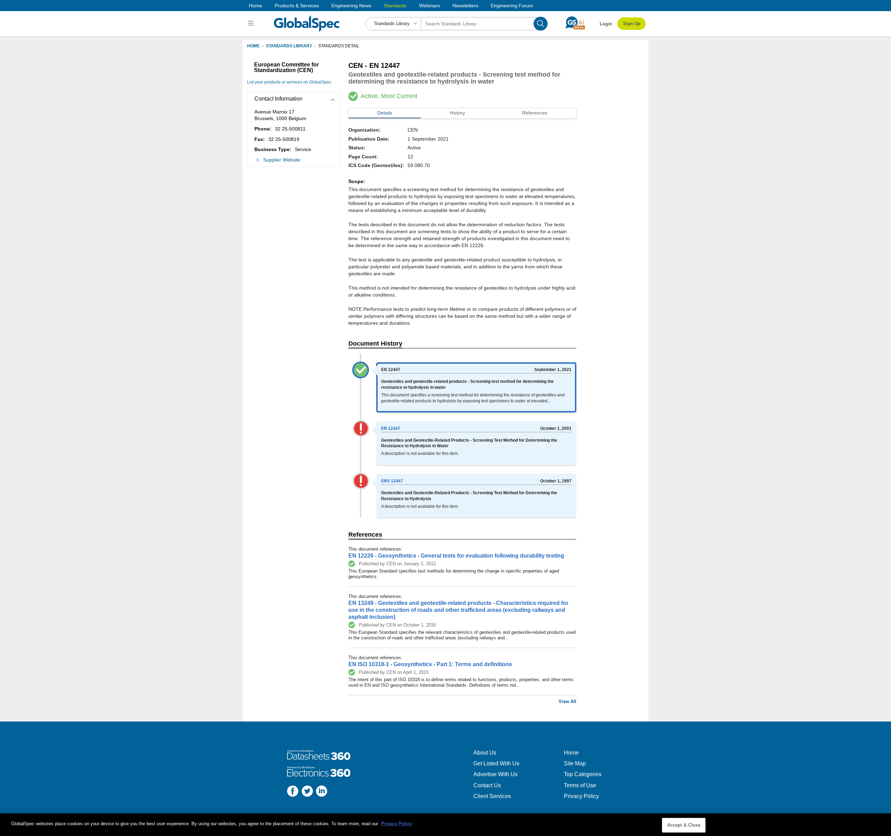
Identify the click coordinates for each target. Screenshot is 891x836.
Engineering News (351, 5)
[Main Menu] (252, 23)
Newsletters (465, 5)
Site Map (575, 763)
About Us (484, 753)
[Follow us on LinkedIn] (321, 792)
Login (606, 23)
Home (255, 5)
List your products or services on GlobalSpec (289, 82)
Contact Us (487, 785)
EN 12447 (390, 428)
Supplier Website (281, 160)
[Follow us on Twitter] (307, 792)
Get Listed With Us (496, 763)
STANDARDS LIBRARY (289, 46)
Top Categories (582, 774)
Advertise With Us (495, 774)
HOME (253, 46)
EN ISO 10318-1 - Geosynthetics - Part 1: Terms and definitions (430, 664)
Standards (395, 5)
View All (567, 701)
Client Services (492, 796)
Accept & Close (684, 825)
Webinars (429, 5)
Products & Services (297, 5)
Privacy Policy (581, 796)
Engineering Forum (512, 5)
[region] (445, 824)
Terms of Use (580, 785)
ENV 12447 (392, 481)
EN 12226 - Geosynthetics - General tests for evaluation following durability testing (456, 556)
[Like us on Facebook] (292, 792)
